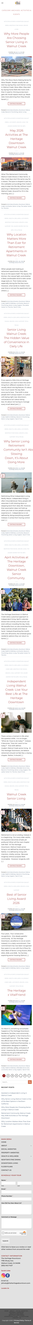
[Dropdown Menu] (31, 1146)
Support (7, 226)
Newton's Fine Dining (16, 25)
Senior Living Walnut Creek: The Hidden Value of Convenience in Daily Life (16, 338)
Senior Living (22, 112)
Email (3, 1189)
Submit (5, 1241)
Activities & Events (10, 21)
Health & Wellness (15, 218)
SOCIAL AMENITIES (8, 1149)
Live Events (12, 122)
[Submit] (30, 1082)
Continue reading (16, 103)
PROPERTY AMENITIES (10, 1152)
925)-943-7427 (7, 1265)
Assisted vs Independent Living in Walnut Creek (14, 1094)
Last (18, 1185)
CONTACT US (6, 1170)
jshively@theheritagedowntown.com (15, 1283)
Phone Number (7, 1196)
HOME (3, 1142)
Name (3, 1180)
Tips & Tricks (18, 230)
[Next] (29, 1075)
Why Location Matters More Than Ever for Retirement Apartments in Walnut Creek (15, 1124)
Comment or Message (9, 1217)
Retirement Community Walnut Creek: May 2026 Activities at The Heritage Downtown (16, 1115)
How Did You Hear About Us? (11, 1203)
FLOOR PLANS (7, 1166)
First (2, 1185)
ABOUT (4, 1145)
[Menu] (2, 3)
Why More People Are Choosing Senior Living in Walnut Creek (16, 1108)
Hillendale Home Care (22, 768)
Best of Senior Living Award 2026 (16, 899)
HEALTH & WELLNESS (9, 1156)
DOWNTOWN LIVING (9, 1163)
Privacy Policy (19, 1320)
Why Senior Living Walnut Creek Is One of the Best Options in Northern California (16, 1101)
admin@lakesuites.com (16, 53)
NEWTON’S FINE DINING (11, 1160)
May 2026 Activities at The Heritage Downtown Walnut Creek (16, 139)
